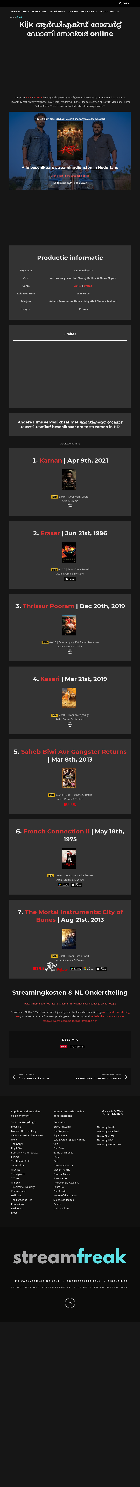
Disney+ (73, 11)
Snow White (17, 1165)
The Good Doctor (63, 1165)
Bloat (14, 1212)
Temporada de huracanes (98, 1078)
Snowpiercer (60, 1178)
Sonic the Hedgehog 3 (23, 1122)
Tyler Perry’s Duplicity (23, 1186)
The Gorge (17, 1143)
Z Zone (15, 1178)
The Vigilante (18, 1174)
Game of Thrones (63, 1152)
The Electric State (20, 1161)
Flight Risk (16, 1148)
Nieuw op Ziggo (106, 1135)
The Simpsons (61, 1131)
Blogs (114, 11)
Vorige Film (26, 1074)
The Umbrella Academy (66, 1182)
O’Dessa (15, 1169)
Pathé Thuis (57, 11)
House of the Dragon (65, 1195)
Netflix (15, 11)
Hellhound (16, 1195)
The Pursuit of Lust (21, 1199)
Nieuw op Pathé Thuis (109, 1144)
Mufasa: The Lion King (23, 1131)
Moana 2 (16, 1126)
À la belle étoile (34, 1078)
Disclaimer (118, 1281)
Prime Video (88, 11)
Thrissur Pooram (48, 606)
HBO (26, 11)
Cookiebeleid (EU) (83, 1281)
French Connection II (56, 831)
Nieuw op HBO (105, 1140)
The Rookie (59, 1191)
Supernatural (60, 1135)
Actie (28, 97)
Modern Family (61, 1169)
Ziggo (103, 11)
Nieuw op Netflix (106, 1127)
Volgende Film (111, 1074)
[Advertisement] (70, 67)
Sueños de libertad (63, 1199)
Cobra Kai (58, 1186)
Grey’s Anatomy (62, 1126)
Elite (55, 1161)
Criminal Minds (61, 1174)
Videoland (38, 11)
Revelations (17, 1204)
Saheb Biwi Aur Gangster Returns (74, 751)
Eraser (50, 533)
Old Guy (15, 1182)
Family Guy (59, 1122)
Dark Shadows (61, 1208)
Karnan (50, 460)
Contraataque (18, 1191)
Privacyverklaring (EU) (37, 1281)
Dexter (57, 1204)
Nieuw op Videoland (108, 1131)
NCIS (56, 1156)
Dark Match (17, 1208)
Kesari (50, 679)
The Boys (58, 1148)
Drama (38, 97)
